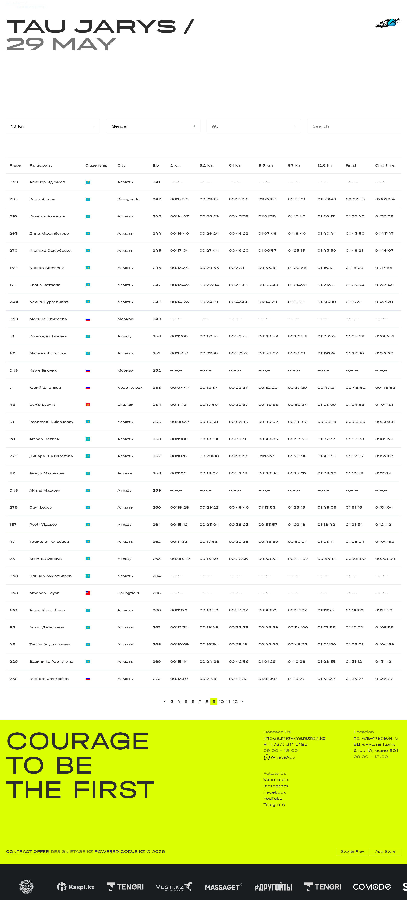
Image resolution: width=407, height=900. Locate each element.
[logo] (26, 5)
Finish (352, 165)
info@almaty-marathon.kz (294, 738)
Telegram (274, 804)
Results (95, 5)
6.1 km (235, 165)
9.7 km (294, 165)
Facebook (274, 792)
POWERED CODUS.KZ (120, 851)
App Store (385, 851)
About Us (194, 5)
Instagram (275, 785)
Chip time (385, 165)
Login (395, 5)
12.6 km (325, 165)
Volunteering (164, 5)
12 (235, 701)
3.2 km (207, 165)
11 (228, 701)
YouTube (272, 798)
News (138, 5)
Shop (348, 5)
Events (74, 5)
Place (15, 165)
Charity (118, 5)
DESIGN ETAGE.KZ (72, 851)
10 (221, 701)
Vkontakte (275, 779)
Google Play (352, 851)
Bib (156, 165)
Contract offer (27, 851)
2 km (175, 165)
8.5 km (265, 165)
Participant (40, 165)
